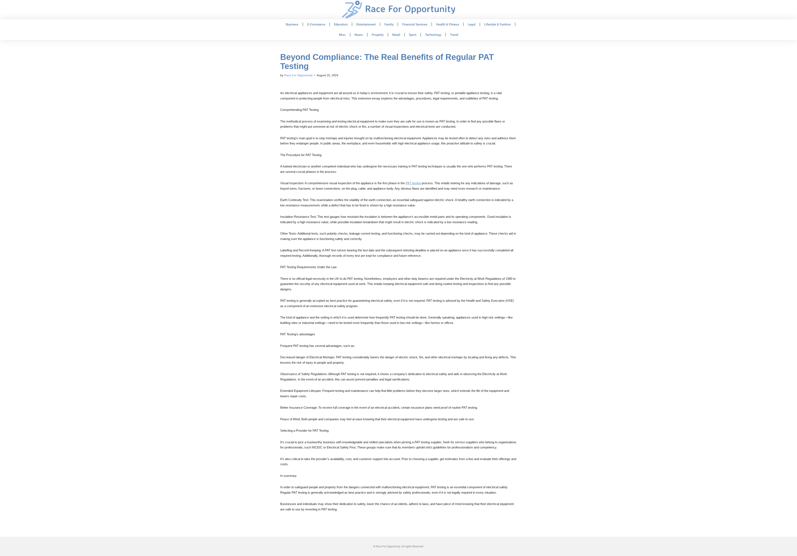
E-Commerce (316, 24)
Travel (454, 35)
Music (358, 35)
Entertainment (366, 24)
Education (341, 24)
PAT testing (413, 183)
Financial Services (414, 24)
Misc (342, 35)
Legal (472, 24)
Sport (412, 35)
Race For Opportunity (298, 75)
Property (378, 35)
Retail (396, 35)
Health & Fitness (447, 24)
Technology (433, 35)
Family (389, 24)
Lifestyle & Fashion (497, 24)
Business (292, 24)
